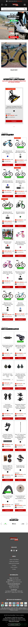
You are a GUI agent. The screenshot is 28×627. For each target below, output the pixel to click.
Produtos (14, 565)
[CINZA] (20, 154)
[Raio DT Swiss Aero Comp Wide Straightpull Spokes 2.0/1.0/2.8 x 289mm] (20, 427)
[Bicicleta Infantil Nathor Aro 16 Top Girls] (7, 264)
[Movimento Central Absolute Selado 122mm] (7, 338)
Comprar (14, 121)
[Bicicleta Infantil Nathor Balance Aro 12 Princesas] (20, 234)
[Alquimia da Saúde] (14, 524)
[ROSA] (20, 247)
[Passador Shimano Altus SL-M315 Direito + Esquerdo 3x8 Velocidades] (20, 397)
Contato (14, 569)
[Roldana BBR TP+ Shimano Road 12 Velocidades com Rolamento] (7, 458)
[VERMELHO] (7, 245)
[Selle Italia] (22, 524)
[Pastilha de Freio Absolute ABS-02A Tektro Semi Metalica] (20, 366)
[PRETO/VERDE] (20, 217)
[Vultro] (5, 524)
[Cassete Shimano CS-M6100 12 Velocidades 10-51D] (20, 488)
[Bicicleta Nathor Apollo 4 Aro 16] (20, 204)
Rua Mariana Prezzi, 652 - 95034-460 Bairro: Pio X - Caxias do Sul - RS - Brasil (14, 591)
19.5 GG (7, 247)
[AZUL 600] (20, 308)
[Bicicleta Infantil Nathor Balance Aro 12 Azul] (7, 143)
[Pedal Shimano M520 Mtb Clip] (20, 458)
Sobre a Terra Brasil (14, 559)
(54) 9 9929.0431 (14, 580)
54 (20, 310)
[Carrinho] (5, 4)
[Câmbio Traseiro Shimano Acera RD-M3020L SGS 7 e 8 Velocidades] (7, 427)
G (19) (22, 188)
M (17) (7, 187)
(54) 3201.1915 (14, 578)
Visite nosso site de (15, 1)
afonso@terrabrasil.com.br (14, 581)
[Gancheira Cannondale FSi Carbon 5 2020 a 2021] (7, 397)
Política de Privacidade (14, 563)
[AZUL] (7, 156)
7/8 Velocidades (7, 441)
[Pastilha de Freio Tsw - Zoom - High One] (7, 366)
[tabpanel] (14, 104)
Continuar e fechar (14, 624)
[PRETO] (14, 111)
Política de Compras (14, 561)
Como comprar (14, 567)
